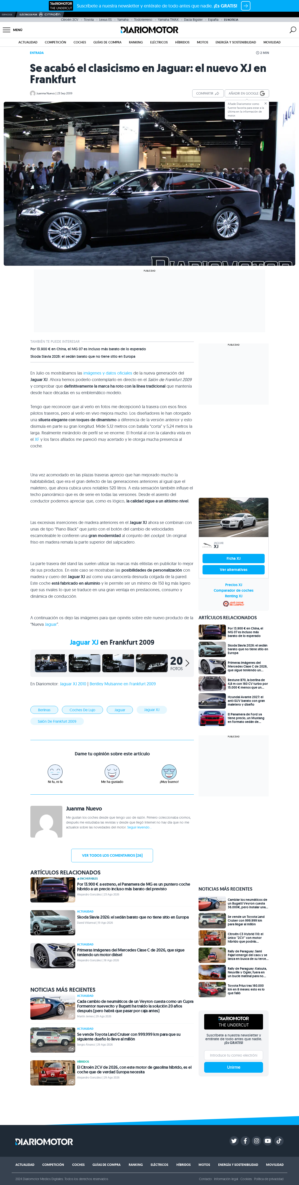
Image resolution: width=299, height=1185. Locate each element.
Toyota (89, 20)
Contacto (205, 1179)
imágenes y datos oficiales (107, 373)
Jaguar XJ (84, 642)
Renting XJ (233, 596)
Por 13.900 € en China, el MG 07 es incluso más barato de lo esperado (88, 349)
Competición (55, 42)
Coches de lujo (82, 709)
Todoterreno (143, 20)
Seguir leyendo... (139, 827)
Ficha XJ (234, 558)
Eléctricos (159, 42)
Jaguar (51, 624)
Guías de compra (107, 42)
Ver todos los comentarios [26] (112, 855)
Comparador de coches (233, 590)
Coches (80, 42)
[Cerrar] (265, 103)
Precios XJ (233, 584)
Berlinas (44, 709)
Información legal (226, 1179)
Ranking (136, 42)
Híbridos (182, 42)
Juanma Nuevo (45, 93)
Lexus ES (105, 20)
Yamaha (122, 20)
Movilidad (272, 42)
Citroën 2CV (69, 20)
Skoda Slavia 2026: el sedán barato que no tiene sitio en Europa (82, 356)
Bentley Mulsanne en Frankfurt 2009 (123, 683)
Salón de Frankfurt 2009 (57, 721)
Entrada (37, 52)
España (213, 20)
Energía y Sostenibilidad (236, 42)
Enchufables (89, 878)
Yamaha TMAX (168, 20)
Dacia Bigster (193, 20)
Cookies (246, 1179)
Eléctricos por (28, 14)
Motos (202, 42)
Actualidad (27, 42)
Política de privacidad (269, 1179)
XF (37, 439)
